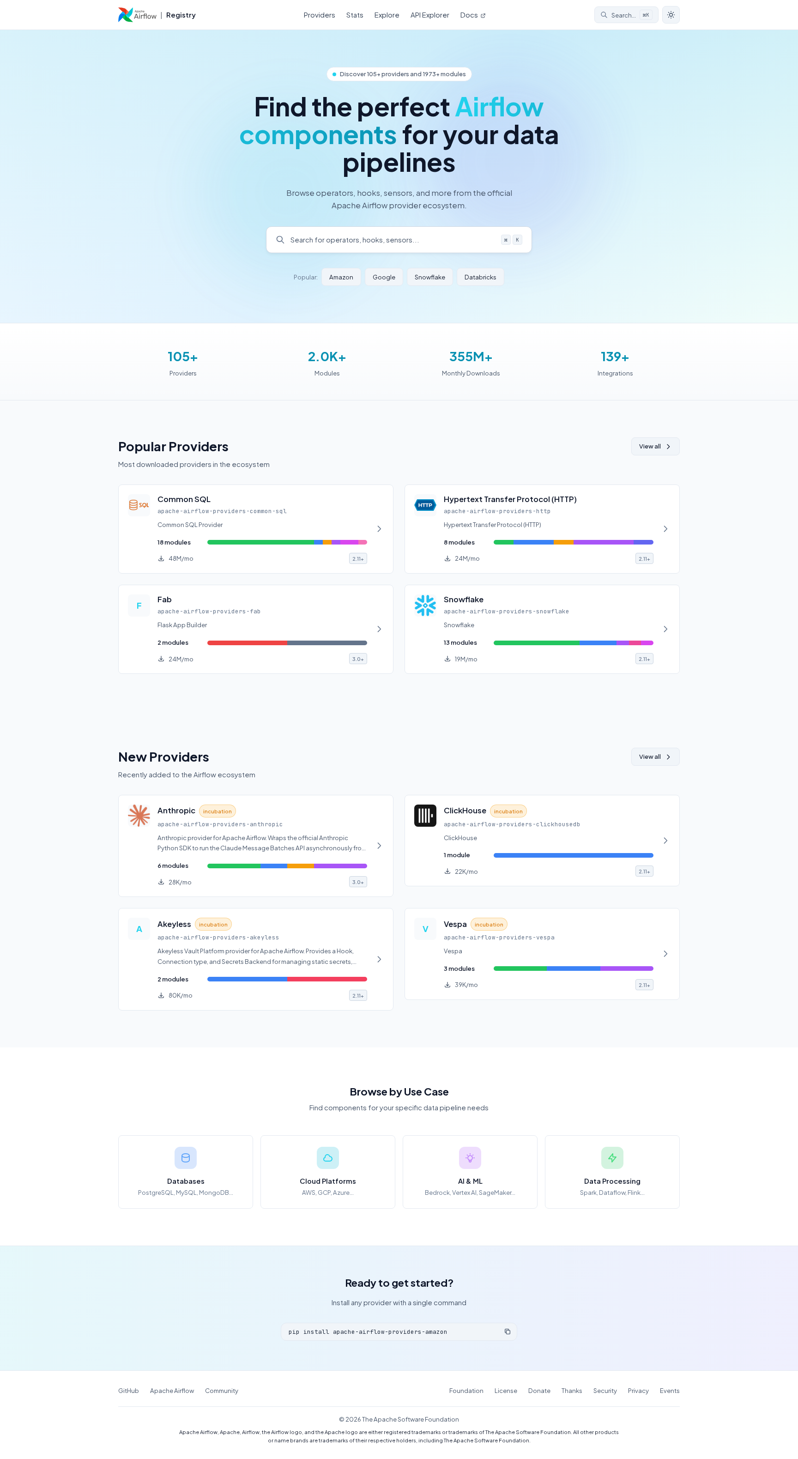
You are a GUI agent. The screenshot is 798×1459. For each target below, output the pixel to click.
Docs (469, 15)
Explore (387, 15)
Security (605, 1390)
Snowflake (430, 277)
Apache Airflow (172, 1390)
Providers (319, 15)
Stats (354, 15)
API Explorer (430, 15)
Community (221, 1390)
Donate (539, 1390)
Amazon (341, 277)
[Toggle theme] (671, 15)
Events (670, 1390)
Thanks (572, 1390)
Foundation (466, 1390)
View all (650, 446)
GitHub (128, 1390)
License (506, 1390)
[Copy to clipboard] (507, 1331)
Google (384, 277)
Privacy (638, 1390)
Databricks (480, 277)
